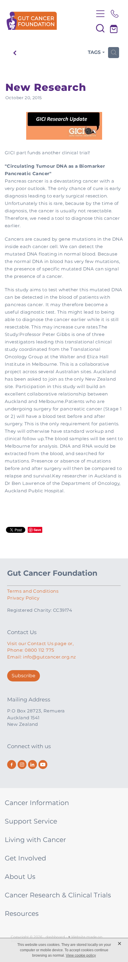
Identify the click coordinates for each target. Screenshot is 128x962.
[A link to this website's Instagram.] (22, 764)
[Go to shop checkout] (114, 28)
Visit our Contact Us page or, (40, 643)
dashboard (55, 937)
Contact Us (22, 632)
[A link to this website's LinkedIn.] (32, 764)
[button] (100, 28)
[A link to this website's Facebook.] (11, 764)
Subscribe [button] (23, 676)
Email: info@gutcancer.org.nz (41, 657)
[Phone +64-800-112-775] (114, 14)
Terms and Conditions (32, 591)
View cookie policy (81, 955)
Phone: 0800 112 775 (30, 650)
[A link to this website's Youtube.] (42, 764)
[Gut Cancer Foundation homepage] (50, 21)
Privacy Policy (23, 598)
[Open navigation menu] (100, 14)
